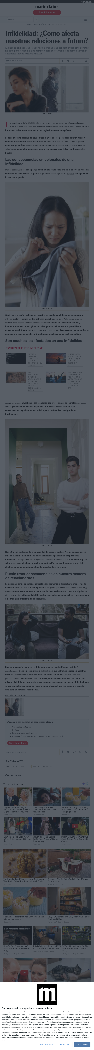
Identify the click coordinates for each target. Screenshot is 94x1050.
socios (20, 1012)
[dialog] (47, 1016)
